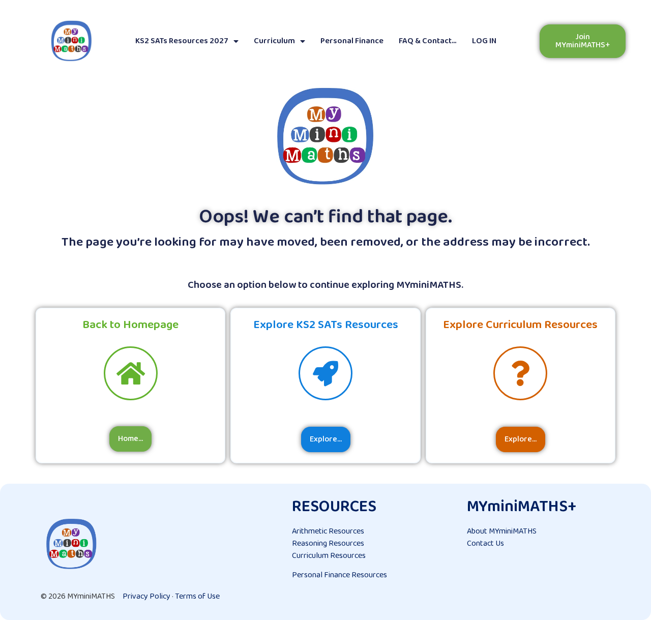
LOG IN (484, 41)
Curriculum (274, 41)
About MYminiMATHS (502, 531)
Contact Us (485, 543)
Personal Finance (351, 41)
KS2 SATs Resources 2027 (181, 41)
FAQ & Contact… (428, 41)
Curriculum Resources (329, 555)
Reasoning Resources (328, 543)
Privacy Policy (146, 596)
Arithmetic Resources (328, 531)
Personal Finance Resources (339, 575)
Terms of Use (197, 596)
